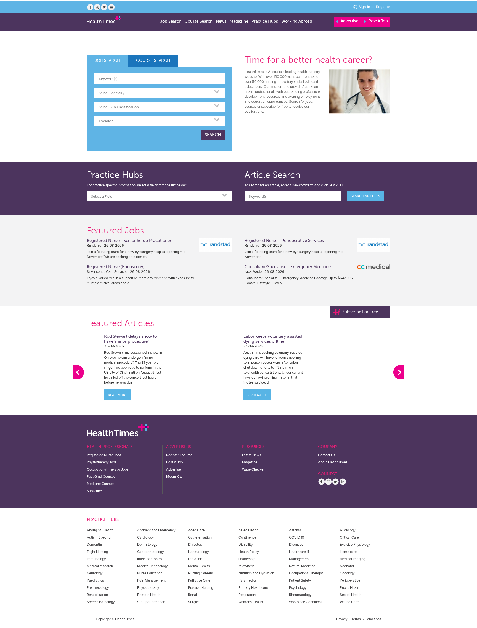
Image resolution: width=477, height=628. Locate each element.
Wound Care (349, 602)
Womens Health (251, 602)
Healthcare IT (299, 552)
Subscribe (94, 491)
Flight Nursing (97, 552)
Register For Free (179, 455)
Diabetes (195, 544)
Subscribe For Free (360, 312)
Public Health (350, 587)
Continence (247, 537)
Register (383, 6)
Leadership (247, 559)
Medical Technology (152, 566)
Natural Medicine (302, 566)
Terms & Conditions (366, 619)
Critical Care (349, 537)
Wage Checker (253, 469)
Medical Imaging (352, 559)
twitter (104, 7)
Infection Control (150, 559)
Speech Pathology (101, 602)
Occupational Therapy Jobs (107, 469)
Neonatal (347, 566)
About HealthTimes (333, 462)
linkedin (111, 7)
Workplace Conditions (305, 602)
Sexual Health (350, 595)
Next (398, 372)
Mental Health (199, 566)
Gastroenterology (150, 552)
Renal (192, 595)
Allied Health (248, 530)
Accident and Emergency (156, 530)
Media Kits (174, 476)
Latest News (251, 455)
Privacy (341, 619)
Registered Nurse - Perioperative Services (284, 240)
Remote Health (148, 595)
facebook (90, 7)
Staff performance (151, 602)
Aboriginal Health (100, 530)
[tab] (107, 61)
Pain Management (151, 580)
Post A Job (377, 21)
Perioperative (350, 580)
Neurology (94, 573)
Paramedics (248, 580)
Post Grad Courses (101, 476)
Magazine (249, 462)
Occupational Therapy (306, 573)
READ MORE (117, 395)
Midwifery (246, 566)
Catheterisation (200, 537)
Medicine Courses (100, 484)
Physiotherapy (148, 587)
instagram (97, 7)
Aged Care (196, 530)
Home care (348, 552)
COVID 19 (296, 537)
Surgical (194, 602)
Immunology (96, 559)
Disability (246, 544)
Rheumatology (300, 595)
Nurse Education (149, 573)
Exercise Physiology (355, 544)
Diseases (296, 544)
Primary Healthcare (253, 587)
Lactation (195, 559)
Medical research (100, 566)
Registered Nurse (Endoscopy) (116, 267)
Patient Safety (300, 580)
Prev (78, 372)
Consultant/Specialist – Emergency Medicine (288, 267)
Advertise (349, 21)
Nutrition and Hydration (256, 573)
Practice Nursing (200, 587)
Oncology (347, 573)
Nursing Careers (200, 573)
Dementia (94, 544)
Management (299, 559)
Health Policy (249, 552)
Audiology (347, 530)
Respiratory (247, 595)
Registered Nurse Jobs (104, 455)
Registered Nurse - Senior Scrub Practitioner (129, 240)
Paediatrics (95, 580)
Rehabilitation (97, 595)
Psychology (297, 587)
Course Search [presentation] (153, 60)
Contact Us (326, 455)
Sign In (364, 6)
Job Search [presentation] (107, 60)
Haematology (198, 552)
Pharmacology (98, 587)
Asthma (295, 530)
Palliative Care (199, 580)
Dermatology (147, 544)
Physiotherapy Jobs (101, 462)
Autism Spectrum (100, 537)
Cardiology (145, 537)
